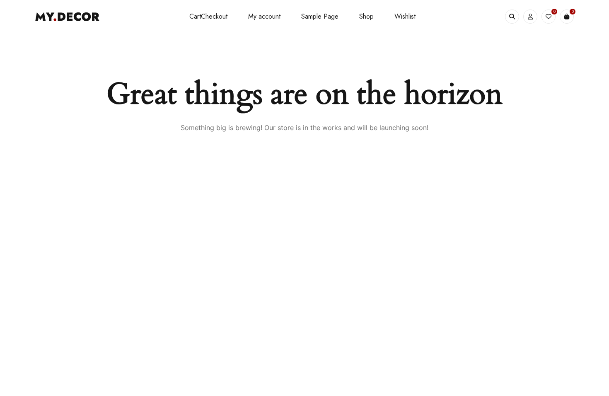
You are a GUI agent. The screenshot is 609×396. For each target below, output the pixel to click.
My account (264, 16)
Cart (195, 16)
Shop (366, 16)
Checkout (214, 16)
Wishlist (405, 16)
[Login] (530, 17)
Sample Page (319, 16)
